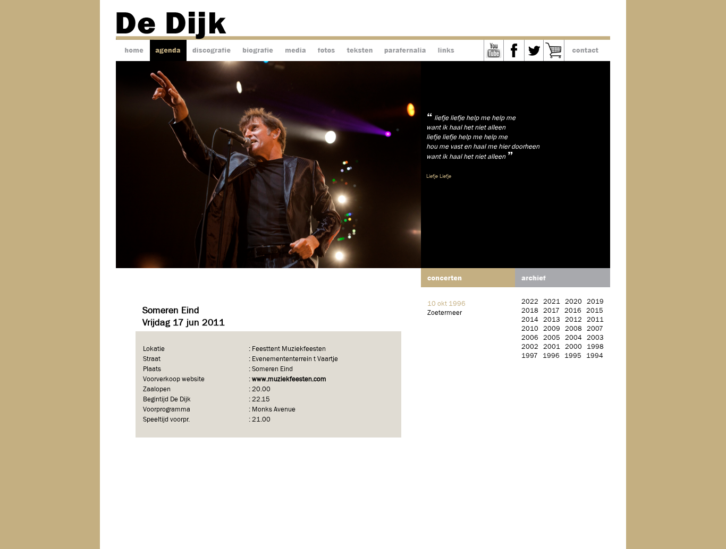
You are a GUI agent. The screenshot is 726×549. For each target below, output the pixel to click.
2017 (551, 310)
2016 (572, 310)
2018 (529, 310)
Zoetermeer (444, 313)
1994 (594, 356)
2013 (551, 319)
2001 (551, 346)
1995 (572, 356)
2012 (573, 319)
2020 (573, 301)
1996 (551, 356)
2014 (529, 319)
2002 (529, 346)
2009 (551, 328)
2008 (573, 328)
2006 (529, 337)
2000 (573, 346)
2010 (529, 328)
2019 (595, 301)
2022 (529, 301)
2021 (551, 301)
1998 (595, 346)
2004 (573, 337)
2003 (595, 337)
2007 (595, 328)
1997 (529, 356)
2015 (594, 310)
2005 (551, 337)
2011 (595, 319)
